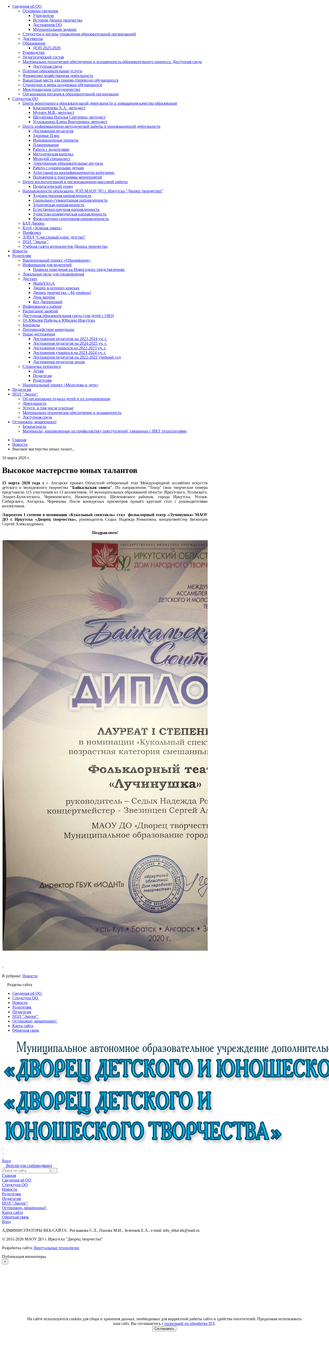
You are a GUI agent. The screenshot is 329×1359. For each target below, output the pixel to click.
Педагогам (42, 375)
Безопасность (34, 426)
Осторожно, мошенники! (34, 422)
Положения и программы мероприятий (67, 177)
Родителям (21, 255)
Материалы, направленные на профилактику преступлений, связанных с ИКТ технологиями (105, 431)
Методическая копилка (53, 154)
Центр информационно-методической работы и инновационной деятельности (91, 126)
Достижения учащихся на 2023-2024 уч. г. (69, 352)
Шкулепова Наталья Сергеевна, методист (69, 117)
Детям (38, 371)
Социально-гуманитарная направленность (70, 200)
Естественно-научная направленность (66, 209)
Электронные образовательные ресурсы (68, 163)
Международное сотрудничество (51, 89)
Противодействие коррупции (48, 329)
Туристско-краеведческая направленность (69, 214)
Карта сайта (12, 1212)
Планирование (46, 145)
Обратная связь (15, 1217)
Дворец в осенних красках (56, 288)
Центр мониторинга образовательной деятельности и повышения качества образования (100, 103)
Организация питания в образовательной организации (71, 94)
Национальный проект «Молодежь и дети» (60, 385)
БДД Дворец (33, 223)
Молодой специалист (51, 158)
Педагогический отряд (53, 186)
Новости (20, 251)
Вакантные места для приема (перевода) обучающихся (70, 80)
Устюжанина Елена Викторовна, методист (70, 122)
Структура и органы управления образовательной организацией (79, 34)
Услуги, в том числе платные (48, 408)
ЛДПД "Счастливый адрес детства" (54, 237)
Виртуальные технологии (56, 1248)
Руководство (34, 52)
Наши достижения (39, 334)
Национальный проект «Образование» (57, 260)
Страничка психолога (42, 366)
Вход (6, 1161)
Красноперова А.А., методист (59, 108)
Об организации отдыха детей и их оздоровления (66, 399)
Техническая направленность (58, 205)
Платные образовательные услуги (52, 71)
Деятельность (34, 403)
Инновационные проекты (55, 140)
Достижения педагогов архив (59, 362)
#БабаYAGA (44, 283)
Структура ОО (25, 98)
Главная (9, 1175)
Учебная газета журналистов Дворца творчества (65, 246)
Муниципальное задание (55, 29)
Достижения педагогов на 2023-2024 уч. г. (70, 339)
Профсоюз (32, 232)
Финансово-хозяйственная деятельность (58, 75)
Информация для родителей (47, 265)
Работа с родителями (51, 149)
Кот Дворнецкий (47, 302)
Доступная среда (47, 66)
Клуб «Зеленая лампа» (42, 228)
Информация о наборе (42, 306)
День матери (44, 297)
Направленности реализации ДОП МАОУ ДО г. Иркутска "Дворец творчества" (93, 191)
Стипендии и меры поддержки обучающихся (62, 85)
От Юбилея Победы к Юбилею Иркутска (59, 320)
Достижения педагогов (53, 131)
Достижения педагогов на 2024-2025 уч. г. (70, 343)
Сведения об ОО (27, 6)
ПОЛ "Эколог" (36, 242)
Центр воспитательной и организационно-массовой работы (75, 182)
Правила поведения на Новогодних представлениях (79, 269)
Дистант (30, 279)
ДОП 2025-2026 (47, 48)
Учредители (43, 15)
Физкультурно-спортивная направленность (71, 218)
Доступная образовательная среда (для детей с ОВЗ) (68, 315)
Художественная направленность (62, 195)
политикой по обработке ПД (189, 1323)
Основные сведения (40, 11)
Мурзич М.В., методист (53, 112)
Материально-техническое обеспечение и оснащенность (72, 412)
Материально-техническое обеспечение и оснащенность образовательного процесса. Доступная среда (112, 62)
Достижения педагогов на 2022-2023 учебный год (77, 357)
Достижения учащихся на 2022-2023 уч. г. (69, 348)
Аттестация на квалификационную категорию (73, 172)
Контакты (31, 325)
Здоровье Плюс (46, 135)
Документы (33, 38)
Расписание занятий (40, 311)
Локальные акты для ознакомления (53, 274)
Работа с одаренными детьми (58, 168)
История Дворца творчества (57, 20)
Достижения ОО (47, 25)
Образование (34, 43)
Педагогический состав (43, 57)
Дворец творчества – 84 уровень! (62, 292)
